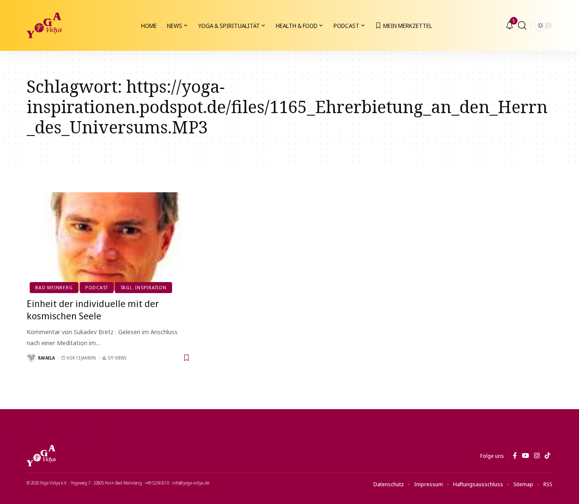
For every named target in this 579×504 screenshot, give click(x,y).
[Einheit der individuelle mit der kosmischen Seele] (109, 241)
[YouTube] (525, 455)
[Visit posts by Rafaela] (31, 358)
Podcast (96, 287)
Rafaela (46, 358)
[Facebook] (515, 455)
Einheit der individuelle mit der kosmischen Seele (93, 309)
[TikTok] (547, 455)
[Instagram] (537, 455)
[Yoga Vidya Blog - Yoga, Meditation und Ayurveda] (44, 25)
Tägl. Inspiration (144, 287)
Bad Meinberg (53, 287)
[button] (522, 25)
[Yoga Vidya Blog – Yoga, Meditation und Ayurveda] (41, 455)
